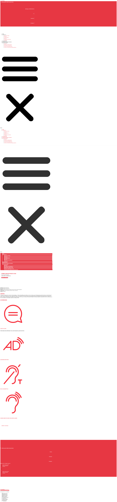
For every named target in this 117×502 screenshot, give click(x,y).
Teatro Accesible (6, 35)
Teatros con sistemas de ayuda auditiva (10, 47)
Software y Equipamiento (8, 44)
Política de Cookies (5, 465)
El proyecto (4, 34)
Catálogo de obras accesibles (7, 137)
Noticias (5, 38)
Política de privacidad (5, 464)
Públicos (5, 36)
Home (3, 129)
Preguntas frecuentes (7, 39)
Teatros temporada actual (8, 46)
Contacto (5, 40)
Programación (4, 41)
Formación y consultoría (8, 45)
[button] (19, 88)
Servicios (5, 43)
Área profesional (5, 42)
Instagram (32, 23)
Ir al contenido (2, 0)
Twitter (51, 451)
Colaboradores (6, 37)
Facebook (32, 18)
